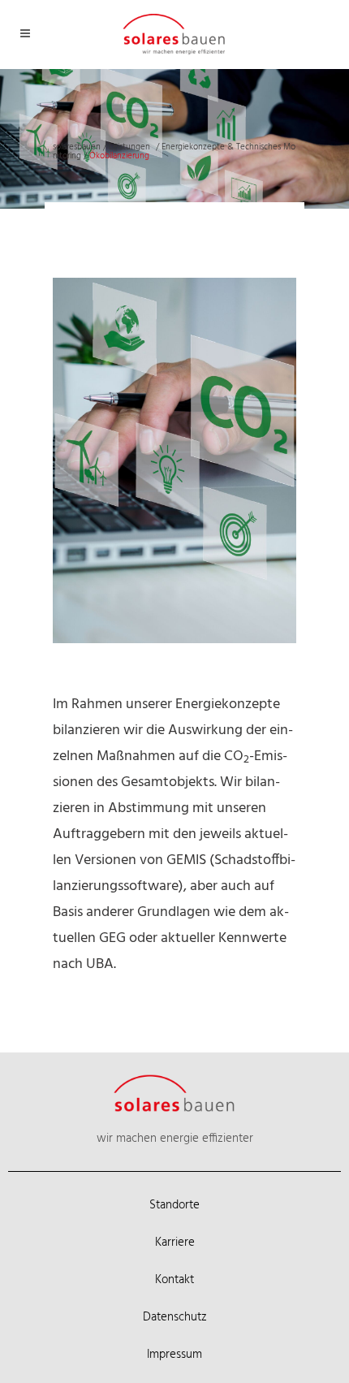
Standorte (174, 1205)
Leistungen (129, 147)
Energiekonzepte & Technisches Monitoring (174, 151)
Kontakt (174, 1280)
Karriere (175, 1242)
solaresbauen (77, 147)
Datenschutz (175, 1317)
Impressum (174, 1354)
